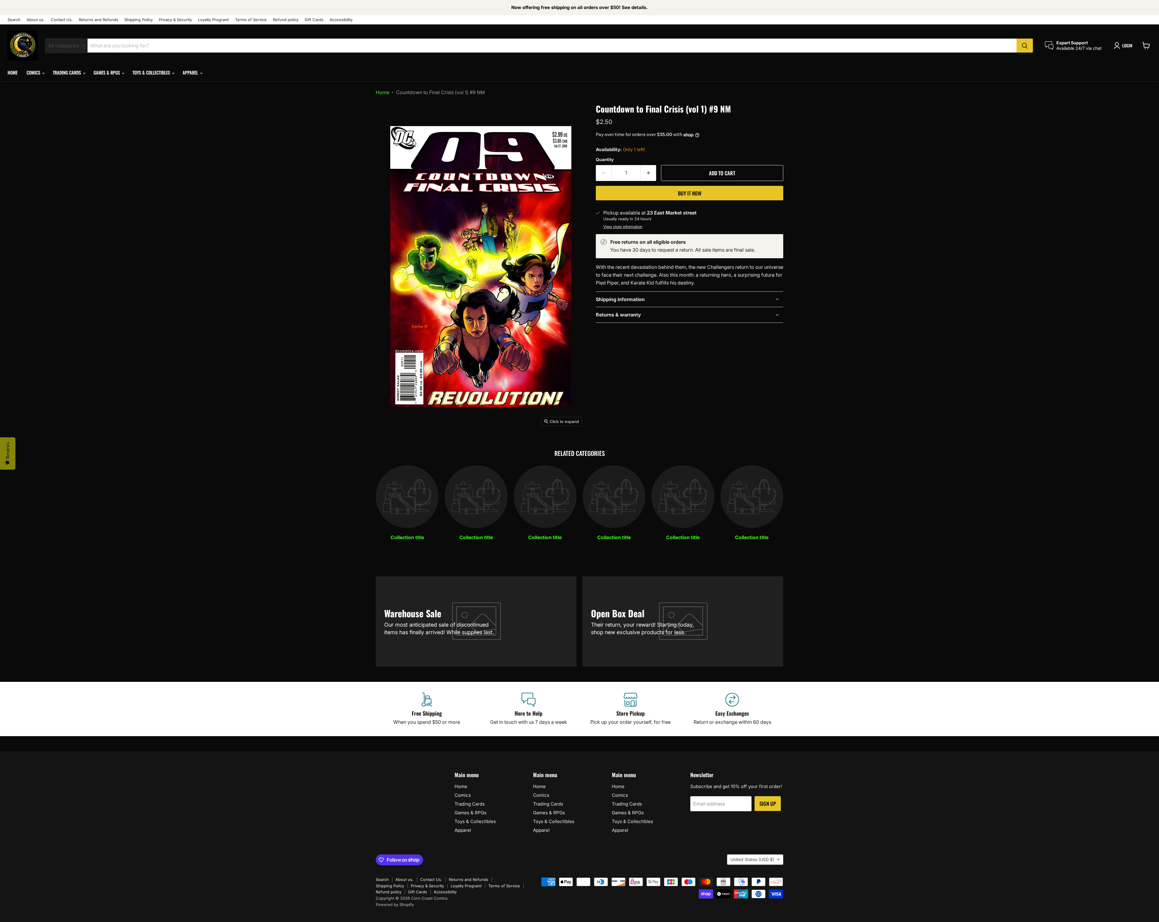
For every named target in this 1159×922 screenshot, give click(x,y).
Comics (34, 72)
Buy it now (689, 193)
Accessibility (341, 19)
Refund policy (286, 19)
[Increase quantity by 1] (648, 173)
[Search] (1025, 45)
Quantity (605, 159)
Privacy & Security (175, 19)
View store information (622, 227)
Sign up (767, 803)
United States (752, 859)
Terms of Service (251, 19)
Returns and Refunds (98, 19)
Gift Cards (314, 19)
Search (14, 19)
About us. (36, 19)
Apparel (191, 72)
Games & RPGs (107, 72)
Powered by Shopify (395, 904)
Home (13, 72)
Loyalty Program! (213, 19)
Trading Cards (67, 72)
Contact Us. (62, 19)
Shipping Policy (138, 19)
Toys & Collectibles (152, 72)
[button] (1124, 45)
